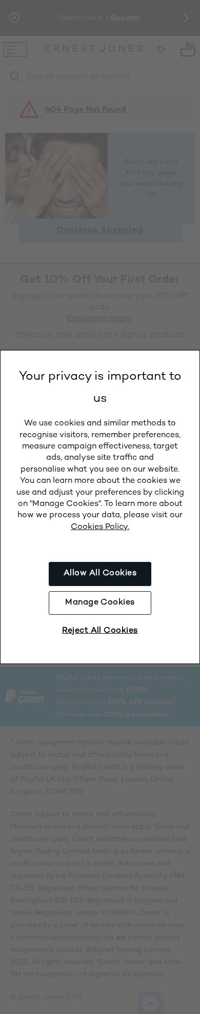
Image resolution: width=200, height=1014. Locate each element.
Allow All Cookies (100, 573)
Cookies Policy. (100, 527)
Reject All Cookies (100, 631)
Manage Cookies (100, 602)
